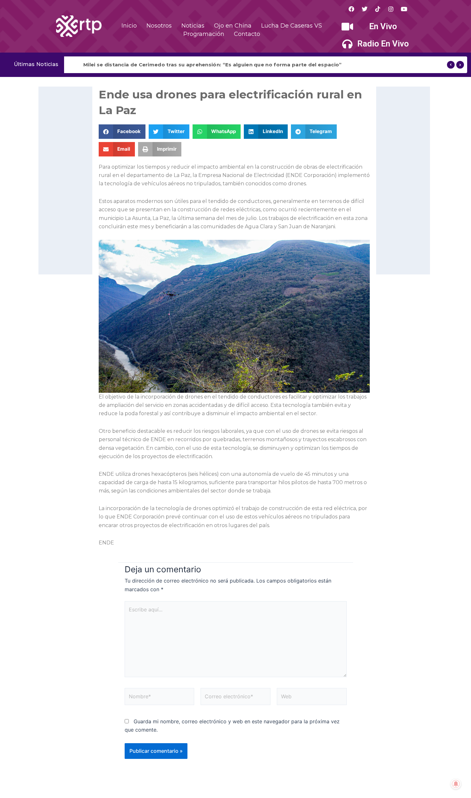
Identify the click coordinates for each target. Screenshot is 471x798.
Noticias (192, 25)
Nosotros (159, 25)
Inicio (129, 25)
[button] (122, 131)
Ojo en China (233, 25)
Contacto (247, 34)
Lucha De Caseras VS (291, 25)
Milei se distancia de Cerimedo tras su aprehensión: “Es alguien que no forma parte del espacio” (212, 65)
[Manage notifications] (456, 784)
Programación (203, 34)
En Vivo (383, 26)
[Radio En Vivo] (347, 44)
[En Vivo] (347, 26)
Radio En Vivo (383, 43)
